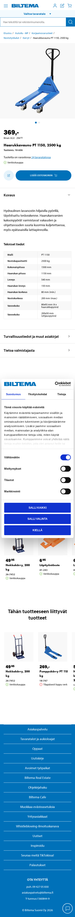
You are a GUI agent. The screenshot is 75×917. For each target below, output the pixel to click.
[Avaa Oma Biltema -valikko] (55, 5)
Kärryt (26, 38)
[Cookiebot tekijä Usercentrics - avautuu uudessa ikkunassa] (55, 384)
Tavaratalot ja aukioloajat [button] (37, 739)
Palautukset (37, 865)
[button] (37, 13)
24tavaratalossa (41, 157)
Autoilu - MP (21, 33)
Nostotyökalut (11, 38)
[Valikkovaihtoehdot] (6, 5)
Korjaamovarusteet (42, 33)
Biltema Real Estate (38, 778)
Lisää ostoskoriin (41, 175)
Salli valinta (37, 518)
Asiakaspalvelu (37, 729)
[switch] (65, 468)
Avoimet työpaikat (37, 768)
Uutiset (37, 836)
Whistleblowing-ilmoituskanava (37, 826)
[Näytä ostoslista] (62, 5)
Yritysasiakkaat (37, 816)
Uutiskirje (37, 758)
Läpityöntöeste (50, 565)
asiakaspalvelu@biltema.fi (37, 892)
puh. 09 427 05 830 (37, 886)
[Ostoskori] (69, 5)
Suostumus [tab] (13, 394)
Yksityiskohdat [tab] (37, 394)
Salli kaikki (38, 507)
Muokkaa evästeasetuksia (37, 807)
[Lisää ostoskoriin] (9, 175)
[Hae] (70, 22)
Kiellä (37, 530)
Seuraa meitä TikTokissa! (37, 855)
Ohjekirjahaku (37, 787)
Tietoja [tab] (61, 394)
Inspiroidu (37, 845)
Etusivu (8, 33)
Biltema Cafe (37, 797)
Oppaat (37, 748)
